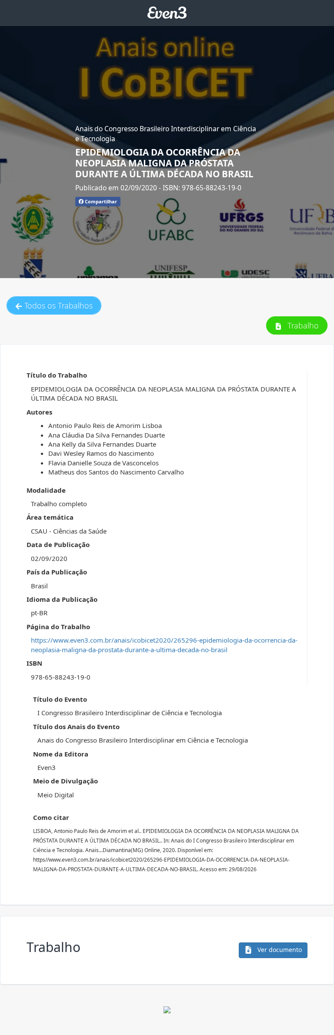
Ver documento (279, 949)
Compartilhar (100, 201)
